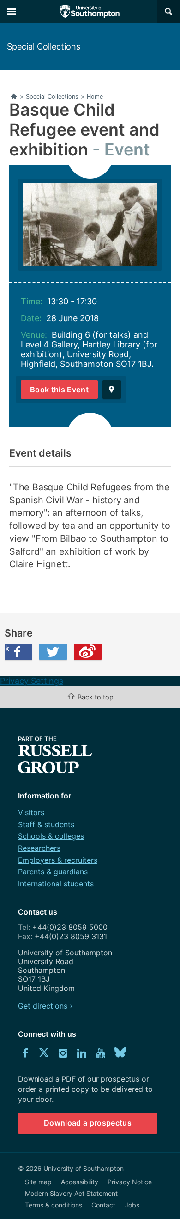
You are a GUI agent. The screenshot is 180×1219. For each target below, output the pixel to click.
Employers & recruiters (57, 860)
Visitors (31, 812)
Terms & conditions (53, 1205)
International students (56, 883)
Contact (103, 1205)
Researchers (39, 848)
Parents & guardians (53, 871)
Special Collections (43, 46)
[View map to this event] (111, 389)
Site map (38, 1182)
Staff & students (46, 824)
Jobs (132, 1205)
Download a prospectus (88, 1122)
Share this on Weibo (88, 652)
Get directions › (45, 1005)
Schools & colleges (51, 836)
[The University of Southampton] (90, 11)
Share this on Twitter (53, 652)
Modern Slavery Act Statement (71, 1193)
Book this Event (59, 389)
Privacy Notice (130, 1182)
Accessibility (79, 1182)
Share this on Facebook (7, 648)
